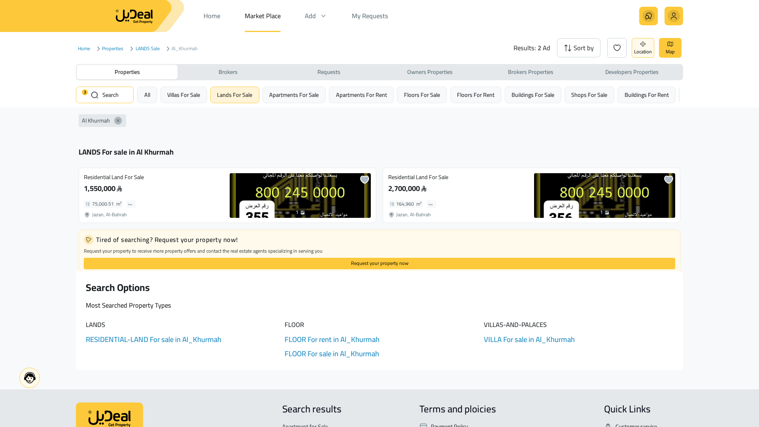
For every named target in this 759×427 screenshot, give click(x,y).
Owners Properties (430, 71)
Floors (422, 94)
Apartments (294, 94)
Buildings (533, 94)
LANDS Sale (148, 49)
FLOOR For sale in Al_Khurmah (332, 354)
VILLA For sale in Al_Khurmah (529, 339)
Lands (234, 94)
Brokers (228, 71)
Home (84, 49)
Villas (183, 94)
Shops (589, 94)
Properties (112, 49)
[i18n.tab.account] (674, 16)
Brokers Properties (530, 71)
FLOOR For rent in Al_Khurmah (332, 339)
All (147, 94)
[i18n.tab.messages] (648, 16)
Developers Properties (632, 71)
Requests (328, 71)
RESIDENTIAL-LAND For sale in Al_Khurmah (153, 339)
